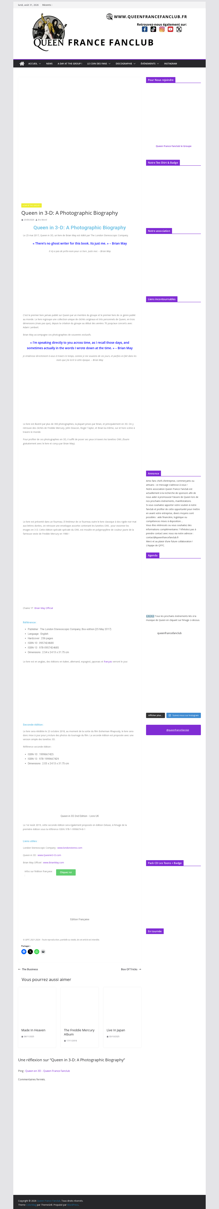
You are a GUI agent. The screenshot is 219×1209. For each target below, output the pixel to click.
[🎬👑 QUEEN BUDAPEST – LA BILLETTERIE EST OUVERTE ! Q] (180, 647)
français (108, 661)
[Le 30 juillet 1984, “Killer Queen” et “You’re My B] (194, 704)
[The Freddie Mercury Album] (80, 989)
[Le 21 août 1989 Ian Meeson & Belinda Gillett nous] (180, 661)
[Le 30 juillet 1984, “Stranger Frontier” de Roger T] (180, 704)
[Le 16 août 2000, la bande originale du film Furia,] (180, 675)
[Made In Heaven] (37, 989)
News (49, 63)
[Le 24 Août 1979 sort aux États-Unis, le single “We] (152, 661)
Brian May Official (43, 608)
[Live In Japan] (122, 989)
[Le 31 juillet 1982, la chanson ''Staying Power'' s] (166, 704)
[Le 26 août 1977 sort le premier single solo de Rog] (166, 647)
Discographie (124, 63)
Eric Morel (42, 219)
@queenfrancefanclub (177, 729)
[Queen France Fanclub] (22, 63)
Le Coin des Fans (97, 63)
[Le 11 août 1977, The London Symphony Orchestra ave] (194, 675)
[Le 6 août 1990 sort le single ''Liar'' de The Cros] (194, 689)
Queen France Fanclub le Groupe (173, 146)
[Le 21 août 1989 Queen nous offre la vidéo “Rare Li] (194, 661)
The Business (30, 969)
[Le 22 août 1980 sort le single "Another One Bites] (166, 661)
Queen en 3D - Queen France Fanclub (47, 1071)
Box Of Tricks (129, 969)
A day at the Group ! (70, 63)
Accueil (33, 63)
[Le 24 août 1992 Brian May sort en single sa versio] (194, 647)
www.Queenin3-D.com (49, 855)
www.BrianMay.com (53, 862)
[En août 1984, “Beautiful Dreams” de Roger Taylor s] (152, 704)
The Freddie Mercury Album (79, 1032)
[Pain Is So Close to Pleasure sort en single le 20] (166, 675)
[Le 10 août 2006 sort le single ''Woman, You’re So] (152, 689)
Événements (148, 63)
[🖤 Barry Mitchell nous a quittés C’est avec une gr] (152, 675)
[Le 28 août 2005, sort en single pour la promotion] (152, 647)
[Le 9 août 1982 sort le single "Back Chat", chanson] (166, 689)
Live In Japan (116, 1030)
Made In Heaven (33, 1030)
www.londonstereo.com (69, 847)
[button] (39, 63)
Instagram (170, 63)
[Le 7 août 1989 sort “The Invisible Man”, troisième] (180, 689)
